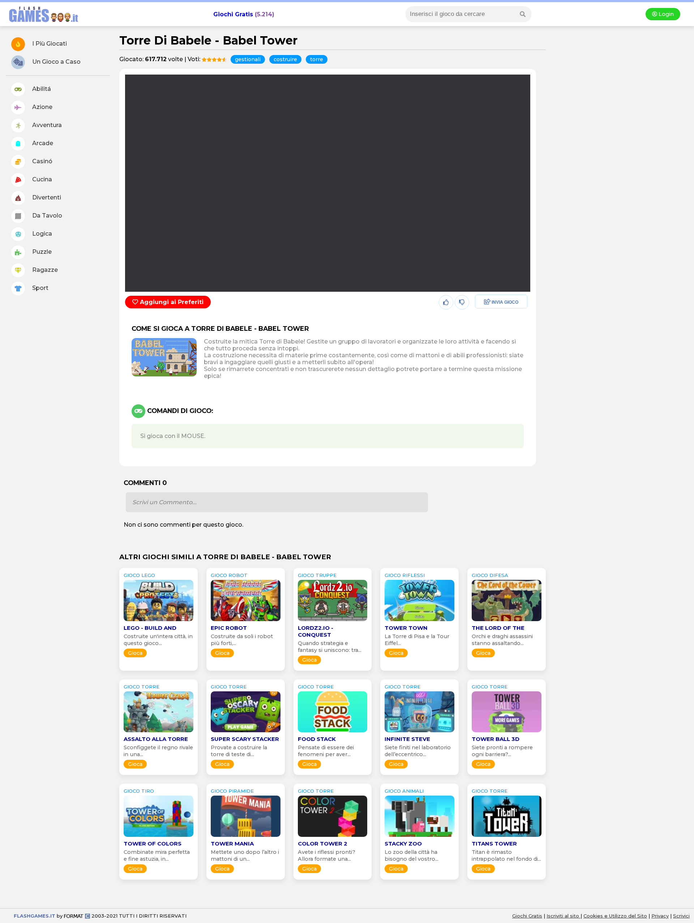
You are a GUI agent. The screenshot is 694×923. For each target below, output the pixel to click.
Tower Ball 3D (495, 739)
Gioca (135, 653)
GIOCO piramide (232, 791)
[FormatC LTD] (77, 916)
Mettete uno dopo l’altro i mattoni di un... (245, 855)
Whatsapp (487, 333)
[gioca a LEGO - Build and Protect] (158, 621)
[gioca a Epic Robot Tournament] (245, 621)
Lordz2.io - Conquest (315, 631)
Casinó (41, 161)
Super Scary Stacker (245, 739)
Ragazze (44, 269)
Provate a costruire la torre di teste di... (239, 751)
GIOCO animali (404, 791)
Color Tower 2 (322, 843)
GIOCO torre (141, 687)
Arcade (42, 143)
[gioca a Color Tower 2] (333, 836)
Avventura (46, 125)
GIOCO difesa (490, 575)
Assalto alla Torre (156, 739)
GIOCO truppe (317, 575)
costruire (285, 59)
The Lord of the (498, 627)
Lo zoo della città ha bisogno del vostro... (411, 855)
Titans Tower (494, 843)
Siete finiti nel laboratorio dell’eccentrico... (418, 751)
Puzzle (41, 251)
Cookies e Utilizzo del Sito (615, 916)
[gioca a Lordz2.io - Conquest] (333, 621)
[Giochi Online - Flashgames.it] (41, 22)
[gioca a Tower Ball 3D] (506, 732)
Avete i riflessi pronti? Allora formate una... (326, 855)
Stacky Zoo (403, 843)
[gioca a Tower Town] (419, 621)
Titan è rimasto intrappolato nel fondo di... (506, 855)
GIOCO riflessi (405, 575)
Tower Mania (232, 843)
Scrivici (681, 916)
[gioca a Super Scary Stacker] (245, 732)
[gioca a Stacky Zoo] (419, 836)
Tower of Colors (152, 843)
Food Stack (317, 739)
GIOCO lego (139, 575)
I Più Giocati (49, 43)
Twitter (482, 318)
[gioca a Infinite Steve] (419, 732)
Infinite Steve (407, 739)
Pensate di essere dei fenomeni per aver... (326, 751)
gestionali (248, 59)
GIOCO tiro (139, 791)
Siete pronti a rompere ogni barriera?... (502, 751)
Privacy (660, 916)
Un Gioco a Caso (56, 61)
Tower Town (406, 627)
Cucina (41, 179)
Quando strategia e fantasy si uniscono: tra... (329, 646)
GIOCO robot (229, 575)
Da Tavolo (46, 215)
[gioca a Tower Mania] (245, 836)
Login (665, 14)
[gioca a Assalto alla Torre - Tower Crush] (158, 732)
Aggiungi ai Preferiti (171, 302)
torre (316, 59)
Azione (41, 107)
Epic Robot (229, 627)
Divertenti (46, 197)
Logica (41, 233)
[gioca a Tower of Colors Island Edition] (158, 836)
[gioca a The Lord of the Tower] (506, 621)
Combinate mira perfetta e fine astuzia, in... (157, 855)
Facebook (486, 302)
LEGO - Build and (150, 627)
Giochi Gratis (233, 14)
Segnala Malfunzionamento (494, 352)
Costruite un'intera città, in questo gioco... (158, 639)
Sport (39, 288)
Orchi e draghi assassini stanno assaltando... (502, 639)
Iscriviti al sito (564, 916)
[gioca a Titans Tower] (506, 836)
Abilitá (41, 88)
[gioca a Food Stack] (333, 732)
